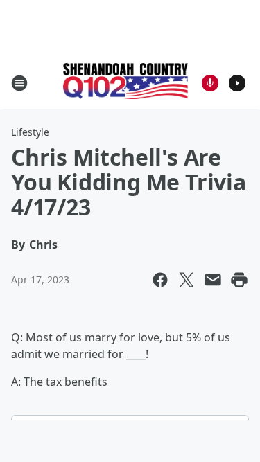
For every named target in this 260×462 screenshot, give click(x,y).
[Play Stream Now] (237, 83)
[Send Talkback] (210, 83)
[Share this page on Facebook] (160, 280)
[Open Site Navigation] (19, 83)
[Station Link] (125, 82)
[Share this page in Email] (213, 280)
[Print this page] (239, 280)
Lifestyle (30, 132)
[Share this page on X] (186, 280)
